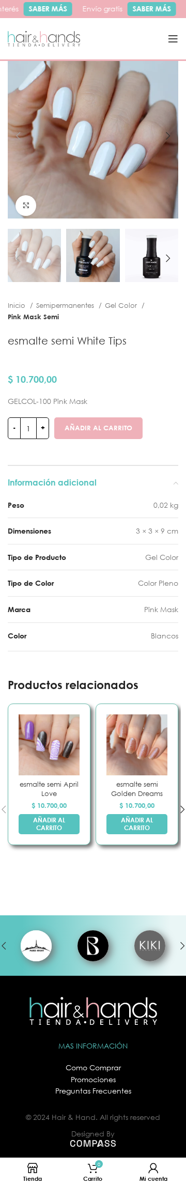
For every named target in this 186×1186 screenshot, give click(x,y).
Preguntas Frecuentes (93, 1090)
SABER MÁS (45, 8)
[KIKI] (149, 945)
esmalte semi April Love (49, 789)
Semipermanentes (66, 305)
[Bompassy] (93, 945)
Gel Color (122, 305)
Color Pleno (158, 583)
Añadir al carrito (98, 428)
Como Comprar (93, 1067)
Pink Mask (161, 609)
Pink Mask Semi (33, 317)
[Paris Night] (36, 945)
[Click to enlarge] (26, 205)
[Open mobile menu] (173, 38)
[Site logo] (44, 38)
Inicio (17, 305)
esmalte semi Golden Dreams (137, 789)
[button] (49, 824)
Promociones (93, 1079)
